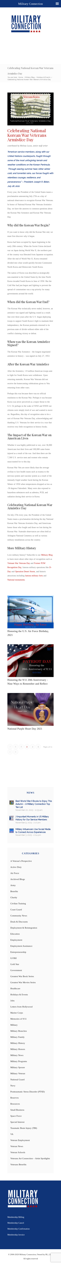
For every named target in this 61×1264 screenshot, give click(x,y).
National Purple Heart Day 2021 (24, 728)
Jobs (12, 1000)
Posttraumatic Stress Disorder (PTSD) (27, 1091)
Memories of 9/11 (18, 1019)
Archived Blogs (17, 879)
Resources (15, 1104)
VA (11, 1134)
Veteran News (16, 1146)
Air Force (14, 873)
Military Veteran (17, 1073)
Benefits (14, 891)
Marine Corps (16, 1013)
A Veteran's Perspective (21, 861)
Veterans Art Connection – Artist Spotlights (30, 1158)
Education (15, 934)
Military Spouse (17, 1067)
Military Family (17, 1037)
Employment (16, 940)
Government (16, 970)
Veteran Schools (17, 1152)
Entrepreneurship (18, 952)
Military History (17, 1043)
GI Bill (13, 958)
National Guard (17, 1079)
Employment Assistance (21, 946)
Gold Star (14, 964)
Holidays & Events (19, 994)
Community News (18, 915)
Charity (13, 897)
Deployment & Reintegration (23, 928)
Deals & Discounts (19, 922)
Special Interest (17, 1122)
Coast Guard (16, 909)
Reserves (14, 1098)
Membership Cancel (15, 1223)
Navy (12, 1085)
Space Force (16, 1116)
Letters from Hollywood (21, 1007)
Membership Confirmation (18, 1229)
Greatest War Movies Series (23, 982)
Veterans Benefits (18, 1164)
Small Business (17, 1110)
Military (14, 1025)
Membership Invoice (16, 1235)
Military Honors (17, 1049)
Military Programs (18, 1061)
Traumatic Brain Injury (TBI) (23, 1128)
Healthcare (15, 988)
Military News (16, 1055)
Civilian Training (18, 903)
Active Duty (16, 867)
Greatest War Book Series (22, 976)
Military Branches (18, 1031)
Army (13, 885)
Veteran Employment (20, 1140)
